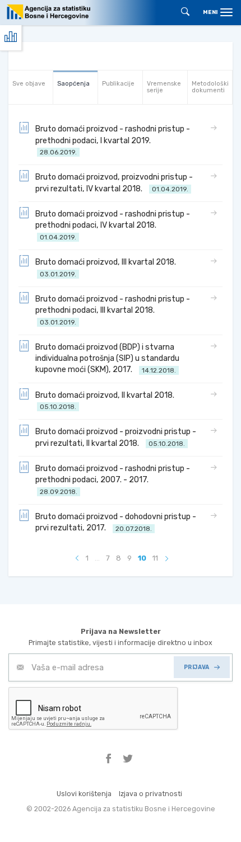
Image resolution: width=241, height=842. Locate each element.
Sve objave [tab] (28, 83)
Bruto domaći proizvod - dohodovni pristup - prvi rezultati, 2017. (115, 522)
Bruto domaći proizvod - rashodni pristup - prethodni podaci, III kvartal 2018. (112, 310)
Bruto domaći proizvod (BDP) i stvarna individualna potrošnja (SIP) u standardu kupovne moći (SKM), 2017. (107, 358)
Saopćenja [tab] (73, 83)
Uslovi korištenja (84, 793)
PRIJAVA (197, 667)
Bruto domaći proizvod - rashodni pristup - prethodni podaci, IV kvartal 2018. (112, 225)
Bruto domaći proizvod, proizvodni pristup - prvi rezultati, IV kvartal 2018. (114, 182)
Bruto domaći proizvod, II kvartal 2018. (106, 401)
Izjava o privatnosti (150, 793)
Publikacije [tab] (118, 83)
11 (155, 558)
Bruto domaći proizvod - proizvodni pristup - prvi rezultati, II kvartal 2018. (115, 437)
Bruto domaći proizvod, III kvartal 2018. (107, 267)
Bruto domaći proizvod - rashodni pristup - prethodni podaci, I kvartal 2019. (112, 140)
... (97, 558)
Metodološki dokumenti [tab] (210, 87)
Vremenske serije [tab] (164, 87)
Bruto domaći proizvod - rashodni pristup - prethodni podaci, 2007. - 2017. (112, 480)
